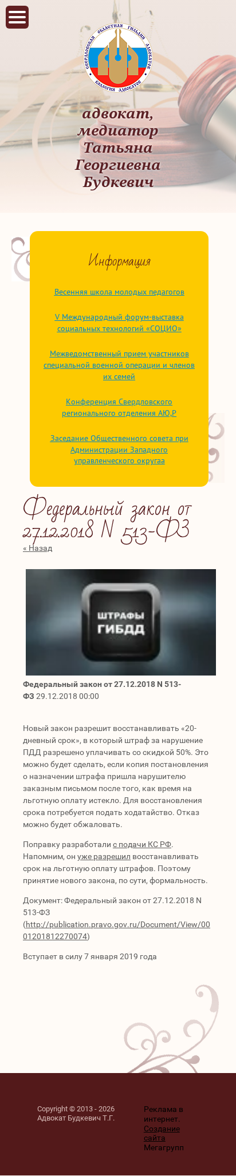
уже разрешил (104, 856)
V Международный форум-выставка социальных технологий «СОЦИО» (119, 322)
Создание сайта (162, 1133)
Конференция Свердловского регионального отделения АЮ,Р (119, 407)
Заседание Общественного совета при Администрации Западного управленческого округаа (119, 449)
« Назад (37, 548)
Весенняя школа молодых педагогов (119, 292)
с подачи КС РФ (142, 844)
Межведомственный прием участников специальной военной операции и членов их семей (119, 364)
